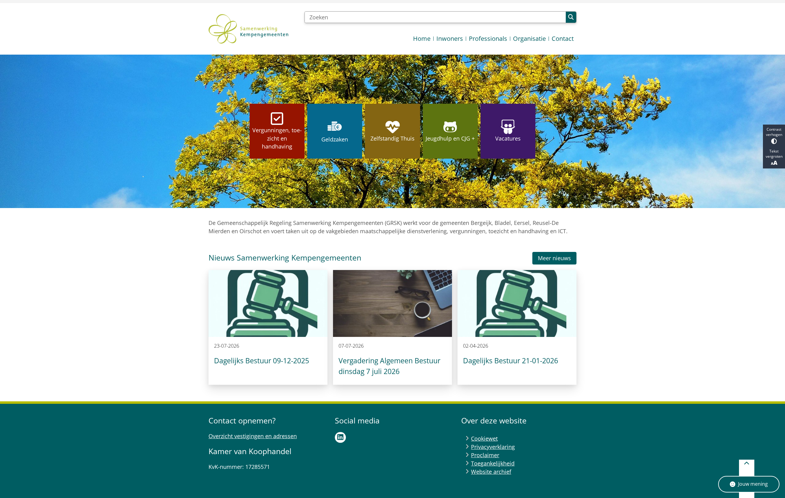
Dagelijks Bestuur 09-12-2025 (261, 360)
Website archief (491, 471)
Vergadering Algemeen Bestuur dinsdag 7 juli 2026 (389, 366)
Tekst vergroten (774, 154)
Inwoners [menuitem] (449, 38)
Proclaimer (485, 455)
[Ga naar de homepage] (248, 29)
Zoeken (571, 17)
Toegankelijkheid (493, 463)
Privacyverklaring (493, 446)
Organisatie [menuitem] (529, 38)
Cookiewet (484, 438)
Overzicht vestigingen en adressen (253, 436)
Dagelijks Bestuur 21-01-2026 (510, 360)
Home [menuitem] (422, 38)
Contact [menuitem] (563, 38)
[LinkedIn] (340, 437)
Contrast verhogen (774, 132)
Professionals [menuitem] (488, 38)
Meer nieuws (554, 258)
